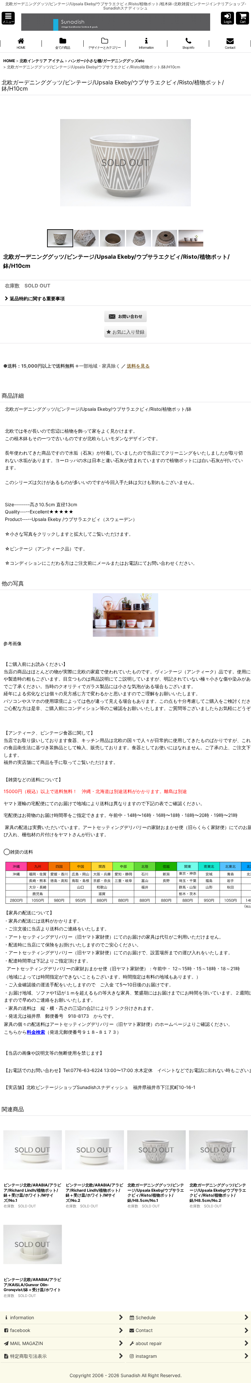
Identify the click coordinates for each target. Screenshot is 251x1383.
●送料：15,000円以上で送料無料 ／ (76, 366)
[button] (8, 18)
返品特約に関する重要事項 (37, 298)
